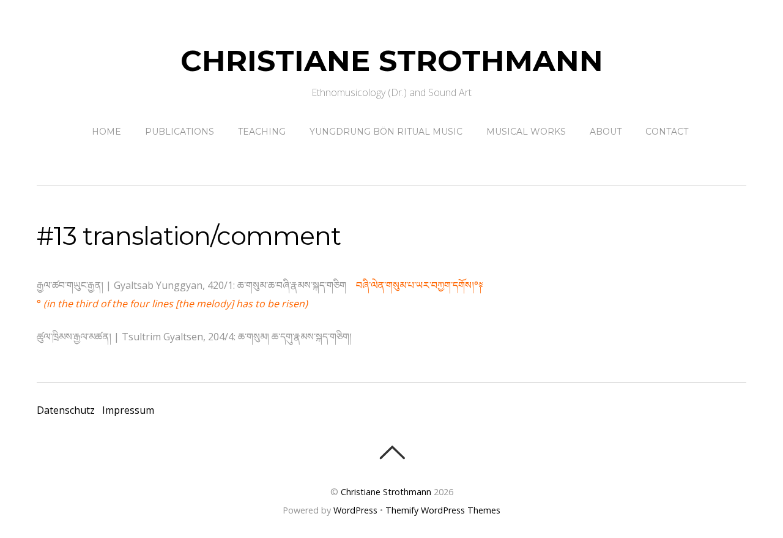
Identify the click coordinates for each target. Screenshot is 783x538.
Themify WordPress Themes (442, 510)
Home (106, 131)
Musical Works (526, 131)
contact (666, 131)
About (606, 131)
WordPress (355, 510)
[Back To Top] (391, 452)
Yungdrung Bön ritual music (386, 131)
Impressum (128, 410)
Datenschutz (66, 410)
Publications (179, 131)
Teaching (262, 131)
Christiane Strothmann (386, 492)
